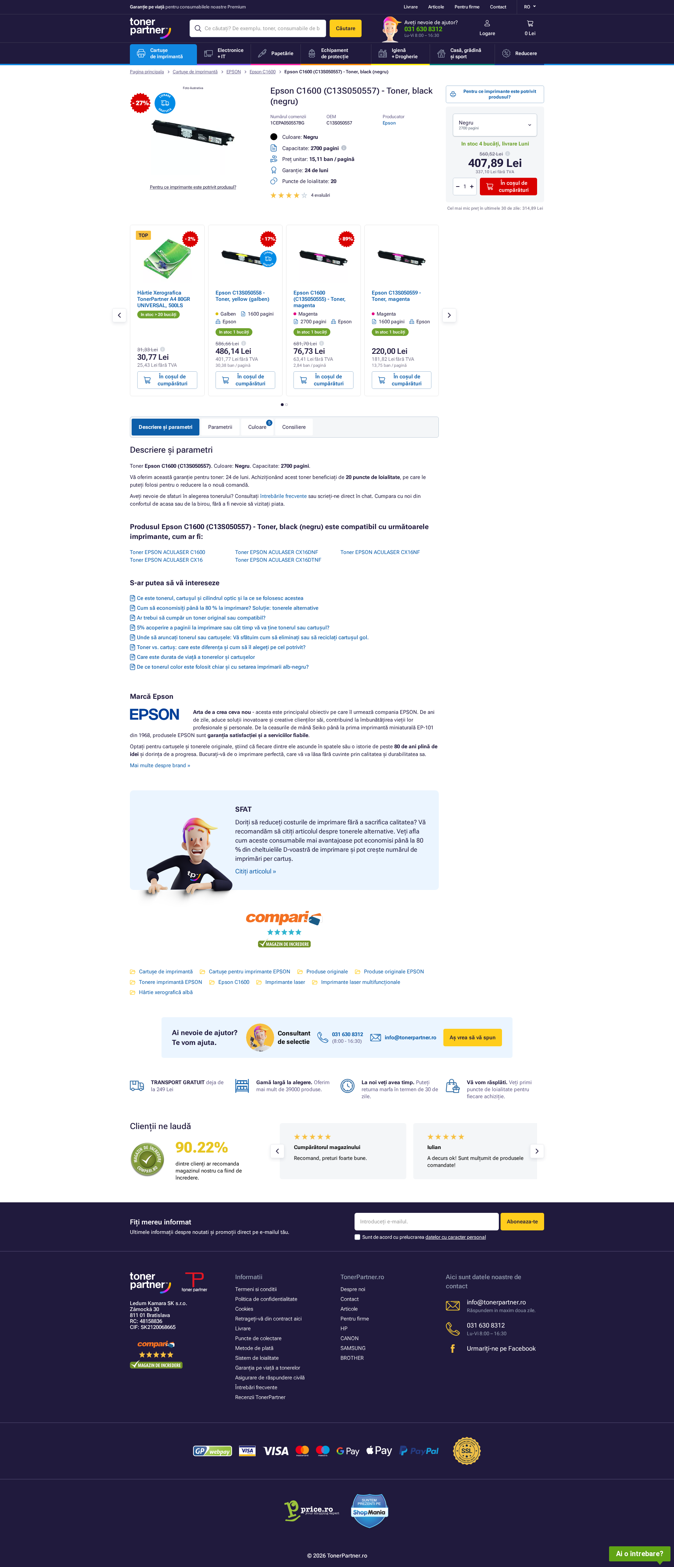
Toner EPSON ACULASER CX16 (166, 560)
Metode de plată (254, 1348)
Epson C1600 (263, 71)
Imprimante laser (285, 982)
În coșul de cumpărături (514, 186)
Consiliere (294, 427)
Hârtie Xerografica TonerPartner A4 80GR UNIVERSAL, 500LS (163, 299)
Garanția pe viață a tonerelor (267, 1368)
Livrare (411, 6)
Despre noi (353, 1289)
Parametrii (220, 427)
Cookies (244, 1309)
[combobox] (495, 125)
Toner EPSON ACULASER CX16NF (380, 552)
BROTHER (352, 1358)
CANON (350, 1338)
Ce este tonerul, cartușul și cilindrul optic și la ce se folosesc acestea (220, 598)
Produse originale (327, 971)
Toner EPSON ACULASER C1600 (167, 552)
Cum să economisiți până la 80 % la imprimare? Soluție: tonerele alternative (227, 608)
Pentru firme (467, 6)
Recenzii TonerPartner (260, 1397)
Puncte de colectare (258, 1338)
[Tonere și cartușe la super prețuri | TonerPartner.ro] (150, 28)
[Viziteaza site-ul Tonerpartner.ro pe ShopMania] (370, 1512)
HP (344, 1328)
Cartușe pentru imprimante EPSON (249, 971)
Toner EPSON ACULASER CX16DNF (276, 552)
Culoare (257, 427)
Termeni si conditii (256, 1289)
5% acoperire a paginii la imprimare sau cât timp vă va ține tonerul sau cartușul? (233, 627)
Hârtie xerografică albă (166, 992)
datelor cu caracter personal (455, 1237)
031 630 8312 (423, 29)
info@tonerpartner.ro (410, 1037)
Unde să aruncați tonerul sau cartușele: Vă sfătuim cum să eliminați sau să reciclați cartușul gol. (253, 637)
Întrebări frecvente (256, 1387)
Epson (389, 123)
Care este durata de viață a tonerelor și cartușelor (196, 657)
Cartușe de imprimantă (195, 71)
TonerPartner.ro (362, 1277)
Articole (436, 6)
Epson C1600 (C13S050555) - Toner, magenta (319, 299)
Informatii (249, 1277)
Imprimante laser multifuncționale (360, 982)
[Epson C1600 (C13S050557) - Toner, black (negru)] (193, 173)
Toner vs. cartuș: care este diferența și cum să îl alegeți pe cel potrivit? (221, 647)
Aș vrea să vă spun (473, 1037)
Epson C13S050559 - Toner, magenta (396, 296)
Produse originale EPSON (394, 971)
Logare (487, 33)
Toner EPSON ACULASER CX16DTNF (278, 560)
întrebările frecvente (283, 496)
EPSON (233, 71)
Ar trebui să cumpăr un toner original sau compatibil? (201, 618)
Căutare (345, 28)
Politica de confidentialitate (266, 1299)
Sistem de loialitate (257, 1358)
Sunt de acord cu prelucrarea (424, 1237)
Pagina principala (147, 71)
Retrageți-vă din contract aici (268, 1319)
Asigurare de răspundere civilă (270, 1377)
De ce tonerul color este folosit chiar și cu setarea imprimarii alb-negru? (223, 667)
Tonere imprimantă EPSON (170, 982)
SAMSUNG (353, 1348)
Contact (498, 6)
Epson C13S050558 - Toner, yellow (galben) (242, 296)
